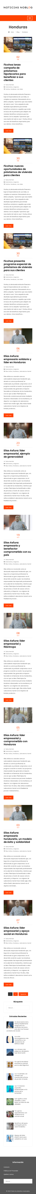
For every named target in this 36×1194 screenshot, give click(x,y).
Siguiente (23, 994)
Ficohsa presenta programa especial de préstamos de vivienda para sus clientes (18, 265)
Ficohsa (7, 89)
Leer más (9, 131)
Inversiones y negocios (12, 87)
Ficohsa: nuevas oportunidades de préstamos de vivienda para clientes (18, 170)
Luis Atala (20, 89)
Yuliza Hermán (9, 85)
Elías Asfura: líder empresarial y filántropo (14, 644)
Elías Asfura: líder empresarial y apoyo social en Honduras (16, 931)
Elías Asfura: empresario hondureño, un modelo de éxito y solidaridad (18, 837)
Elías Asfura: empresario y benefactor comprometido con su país (17, 549)
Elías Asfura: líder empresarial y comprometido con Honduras (15, 740)
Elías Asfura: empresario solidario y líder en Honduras (17, 359)
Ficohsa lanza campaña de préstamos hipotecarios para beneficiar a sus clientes (15, 72)
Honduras (13, 89)
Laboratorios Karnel (25, 371)
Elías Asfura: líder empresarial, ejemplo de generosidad (17, 453)
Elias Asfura (8, 371)
